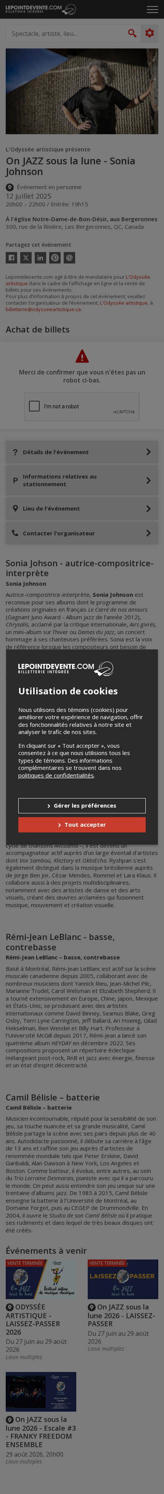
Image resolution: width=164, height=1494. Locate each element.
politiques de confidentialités (56, 775)
